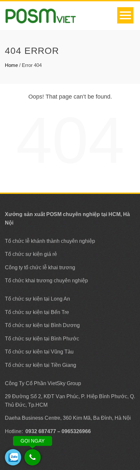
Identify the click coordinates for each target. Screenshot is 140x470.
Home (11, 65)
